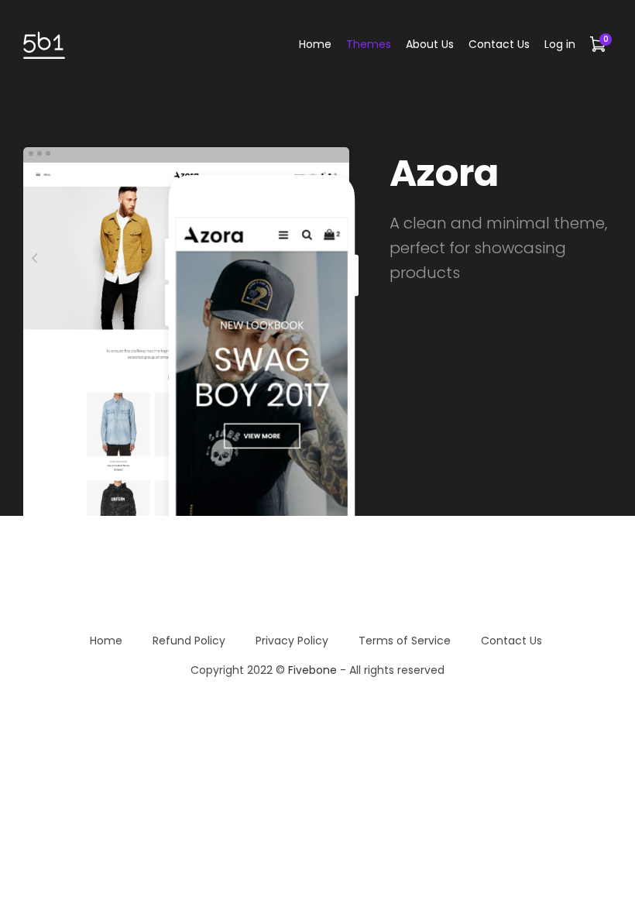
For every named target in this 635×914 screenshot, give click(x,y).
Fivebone (312, 670)
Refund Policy (189, 640)
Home (315, 44)
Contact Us (499, 44)
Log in (559, 44)
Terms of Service (405, 640)
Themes (368, 44)
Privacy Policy (292, 640)
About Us (430, 44)
